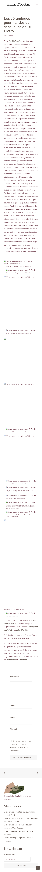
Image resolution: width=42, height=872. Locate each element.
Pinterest (23, 660)
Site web (14, 729)
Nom (12, 706)
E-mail (13, 717)
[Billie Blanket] (18, 4)
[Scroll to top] (38, 867)
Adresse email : (10, 854)
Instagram (11, 660)
